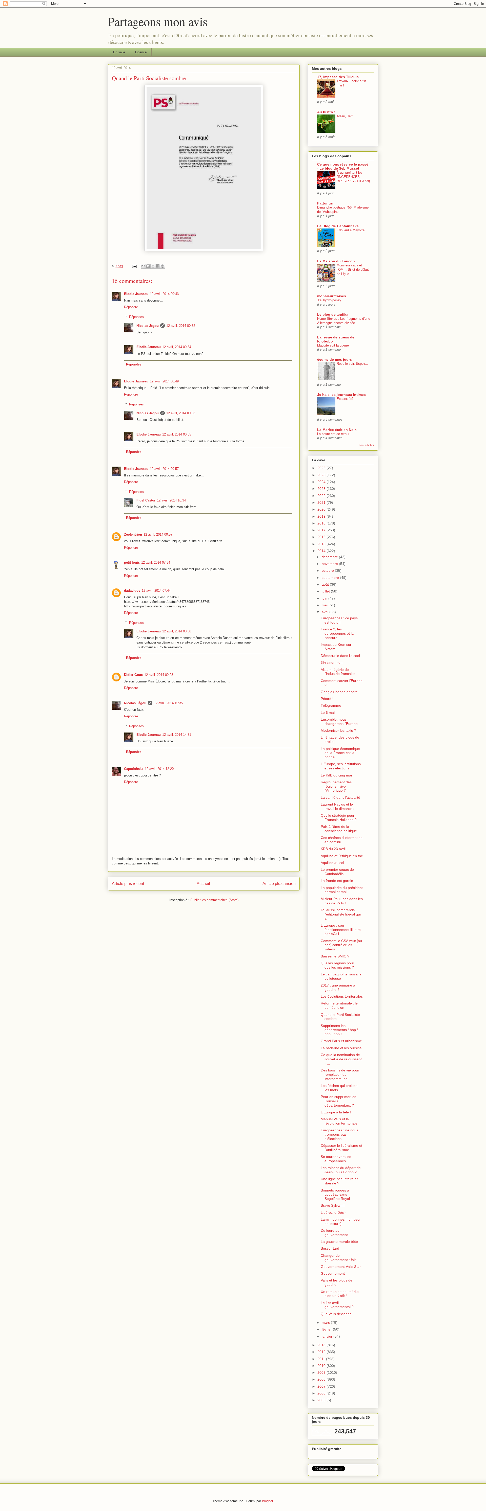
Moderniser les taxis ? (338, 730)
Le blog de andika (332, 314)
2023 (322, 489)
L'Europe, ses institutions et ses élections (341, 766)
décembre (330, 557)
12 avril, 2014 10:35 (168, 703)
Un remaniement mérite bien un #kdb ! (340, 1294)
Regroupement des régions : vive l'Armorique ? (336, 786)
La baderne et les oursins (341, 1048)
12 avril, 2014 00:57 (164, 469)
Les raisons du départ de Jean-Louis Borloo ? (341, 1170)
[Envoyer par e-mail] (143, 266)
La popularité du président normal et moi (342, 890)
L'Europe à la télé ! (336, 1112)
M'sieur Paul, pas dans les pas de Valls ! (342, 901)
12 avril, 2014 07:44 (156, 590)
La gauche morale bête (339, 1242)
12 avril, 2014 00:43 (164, 294)
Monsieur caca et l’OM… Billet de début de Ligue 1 (353, 269)
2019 (322, 516)
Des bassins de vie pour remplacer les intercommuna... (340, 1074)
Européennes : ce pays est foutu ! (339, 620)
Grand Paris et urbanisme (341, 1041)
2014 (322, 551)
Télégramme (331, 705)
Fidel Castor (145, 500)
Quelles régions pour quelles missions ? (337, 965)
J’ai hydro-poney (329, 300)
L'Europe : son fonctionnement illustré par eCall (341, 929)
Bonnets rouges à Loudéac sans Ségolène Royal (335, 1194)
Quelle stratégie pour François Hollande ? (339, 817)
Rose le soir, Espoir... (352, 363)
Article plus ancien (279, 883)
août (326, 584)
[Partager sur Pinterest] (162, 266)
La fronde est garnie (337, 881)
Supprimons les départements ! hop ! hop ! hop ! (339, 1030)
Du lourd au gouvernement (334, 1232)
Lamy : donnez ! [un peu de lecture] (340, 1221)
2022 (322, 496)
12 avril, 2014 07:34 (155, 562)
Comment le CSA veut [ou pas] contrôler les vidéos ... (341, 945)
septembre (331, 578)
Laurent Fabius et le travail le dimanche (338, 806)
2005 (322, 1400)
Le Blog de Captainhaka (338, 226)
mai (325, 605)
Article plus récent (128, 883)
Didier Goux (133, 675)
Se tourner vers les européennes (336, 1159)
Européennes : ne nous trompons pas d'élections (339, 1134)
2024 (322, 482)
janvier (327, 1336)
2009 (322, 1372)
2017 (322, 530)
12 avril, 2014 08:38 (176, 631)
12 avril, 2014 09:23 (158, 675)
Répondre (131, 307)
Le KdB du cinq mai (336, 775)
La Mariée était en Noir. (337, 430)
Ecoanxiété (345, 399)
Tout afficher (366, 445)
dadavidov (132, 590)
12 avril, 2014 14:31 (176, 735)
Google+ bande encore (339, 692)
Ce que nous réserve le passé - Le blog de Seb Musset (342, 166)
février (327, 1329)
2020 (322, 509)
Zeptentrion (133, 534)
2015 (322, 544)
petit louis (132, 562)
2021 (322, 502)
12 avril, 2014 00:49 (164, 381)
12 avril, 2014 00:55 (176, 434)
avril (325, 612)
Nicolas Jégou (147, 326)
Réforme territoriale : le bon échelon (339, 1005)
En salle (119, 52)
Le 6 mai (328, 713)
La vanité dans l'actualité (340, 797)
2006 (322, 1393)
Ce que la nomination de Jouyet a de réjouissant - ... (341, 1059)
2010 (322, 1366)
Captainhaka (133, 769)
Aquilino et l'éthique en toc (342, 856)
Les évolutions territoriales (342, 996)
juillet (326, 591)
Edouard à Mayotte (350, 230)
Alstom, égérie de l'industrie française (338, 672)
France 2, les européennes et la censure (337, 633)
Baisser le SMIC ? (335, 956)
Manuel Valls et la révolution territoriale (339, 1121)
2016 (322, 537)
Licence (141, 52)
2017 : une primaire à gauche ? (338, 987)
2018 (322, 523)
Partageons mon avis (158, 21)
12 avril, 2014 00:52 (180, 326)
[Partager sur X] (152, 266)
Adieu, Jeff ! (346, 116)
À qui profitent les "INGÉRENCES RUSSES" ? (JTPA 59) (353, 177)
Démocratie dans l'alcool (340, 656)
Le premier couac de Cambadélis (337, 871)
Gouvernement (333, 1273)
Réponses (136, 317)
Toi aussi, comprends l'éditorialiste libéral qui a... (341, 914)
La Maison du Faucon (336, 261)
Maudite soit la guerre (333, 345)
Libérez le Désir (333, 1212)
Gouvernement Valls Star (341, 1267)
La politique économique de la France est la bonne (340, 753)
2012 (322, 1352)
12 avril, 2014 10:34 (171, 500)
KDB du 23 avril (333, 849)
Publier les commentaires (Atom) (214, 900)
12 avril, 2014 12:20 (159, 769)
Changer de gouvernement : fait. (339, 1257)
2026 (322, 468)
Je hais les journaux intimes (341, 395)
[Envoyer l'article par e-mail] (134, 266)
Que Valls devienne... (338, 1314)
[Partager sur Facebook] (157, 266)
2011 (321, 1359)
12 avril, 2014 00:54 (176, 347)
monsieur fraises (331, 296)
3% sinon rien (331, 662)
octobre (328, 570)
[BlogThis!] (148, 266)
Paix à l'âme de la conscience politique (339, 829)
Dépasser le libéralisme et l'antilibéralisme (341, 1147)
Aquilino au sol (332, 863)
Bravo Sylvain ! (333, 1205)
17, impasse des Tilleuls (338, 77)
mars (326, 1322)
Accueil (203, 883)
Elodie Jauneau (136, 294)
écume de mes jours (334, 359)
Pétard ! (327, 699)
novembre (330, 564)
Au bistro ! (326, 112)
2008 (322, 1379)
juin (325, 598)
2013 (322, 1345)
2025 (322, 475)
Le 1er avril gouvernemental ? (337, 1305)
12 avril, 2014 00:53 (180, 413)
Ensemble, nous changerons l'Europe (339, 721)
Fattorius (325, 203)
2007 (322, 1386)
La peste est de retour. (333, 434)
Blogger (267, 1501)
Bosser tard (330, 1248)
